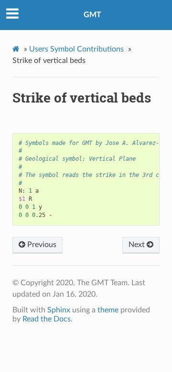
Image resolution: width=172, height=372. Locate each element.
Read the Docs (46, 319)
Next (138, 244)
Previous (40, 244)
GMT (92, 15)
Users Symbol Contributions (76, 49)
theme (107, 310)
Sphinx (58, 310)
